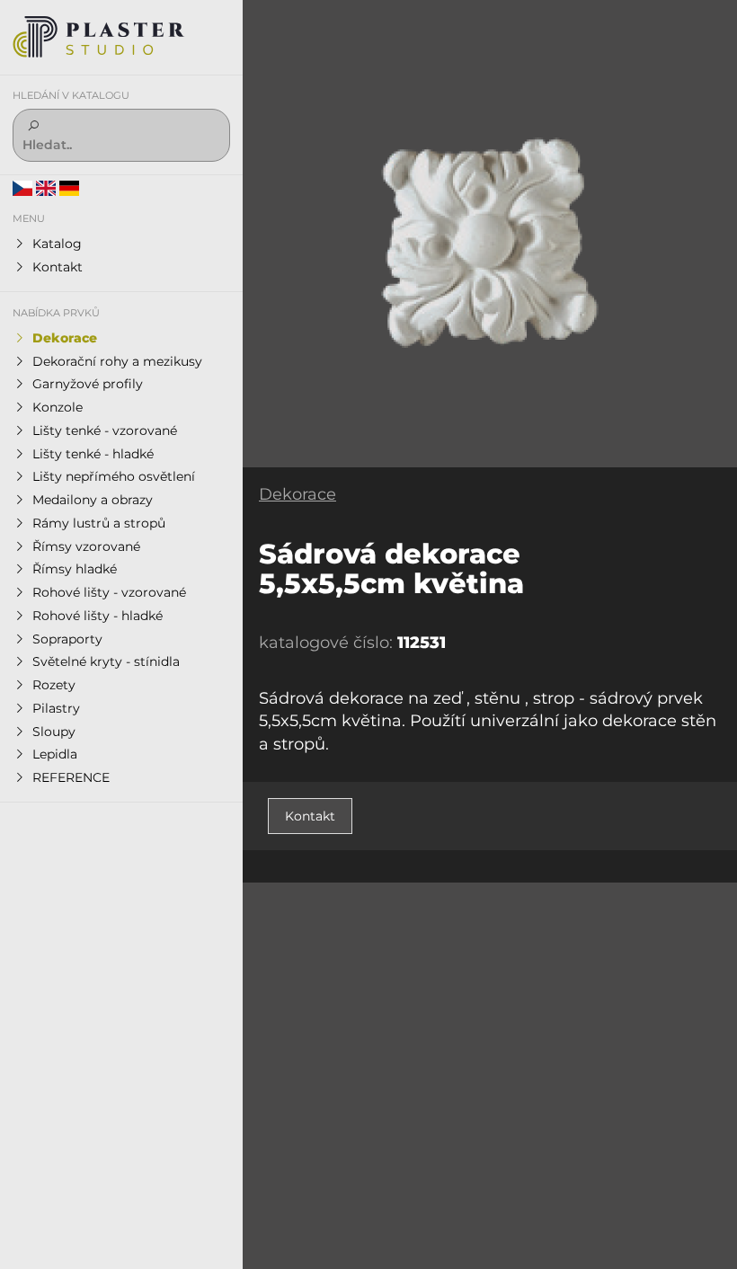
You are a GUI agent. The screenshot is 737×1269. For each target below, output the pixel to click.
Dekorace (297, 494)
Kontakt (310, 816)
